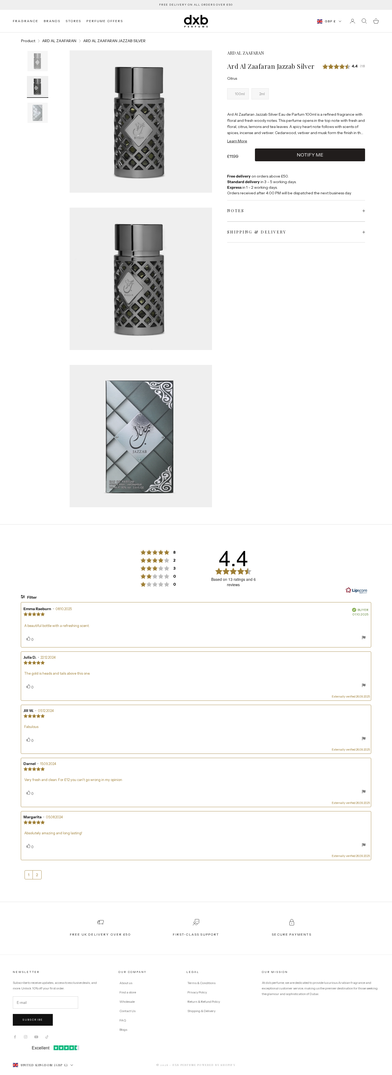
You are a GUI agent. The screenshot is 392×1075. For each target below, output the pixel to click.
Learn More (237, 141)
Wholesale (127, 1002)
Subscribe (32, 1019)
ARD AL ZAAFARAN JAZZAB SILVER (114, 40)
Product (28, 40)
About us (125, 983)
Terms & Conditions (201, 983)
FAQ (122, 1020)
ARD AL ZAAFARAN (59, 40)
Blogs (123, 1030)
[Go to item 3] (37, 112)
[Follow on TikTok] (47, 1037)
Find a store (127, 992)
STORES (73, 21)
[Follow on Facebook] (15, 1037)
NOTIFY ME (310, 155)
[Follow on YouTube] (36, 1037)
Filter (31, 597)
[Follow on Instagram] (25, 1037)
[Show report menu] (364, 638)
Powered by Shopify (216, 1065)
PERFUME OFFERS (104, 21)
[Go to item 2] (37, 87)
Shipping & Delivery (201, 1011)
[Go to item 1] (37, 61)
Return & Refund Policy (204, 1002)
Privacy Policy (197, 992)
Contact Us (127, 1011)
